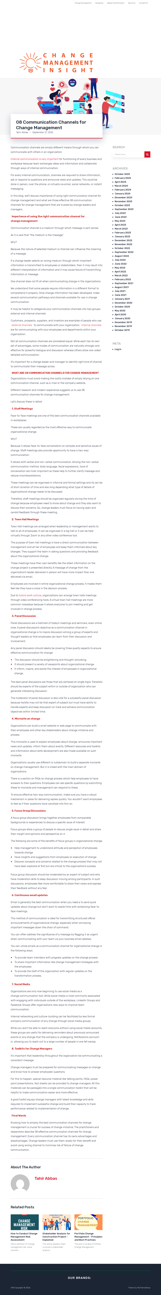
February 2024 (123, 189)
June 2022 (121, 263)
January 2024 (122, 193)
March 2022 (121, 275)
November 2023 (123, 201)
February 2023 (123, 232)
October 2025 (122, 174)
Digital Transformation (115, 3)
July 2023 (120, 213)
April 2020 (120, 314)
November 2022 (123, 244)
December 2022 (123, 240)
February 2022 (123, 279)
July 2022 (120, 260)
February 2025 (123, 178)
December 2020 (123, 302)
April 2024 (120, 182)
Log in (118, 349)
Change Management (83, 3)
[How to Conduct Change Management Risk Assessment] (25, 1222)
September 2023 (124, 209)
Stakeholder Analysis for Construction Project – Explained (56, 1236)
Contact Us (143, 3)
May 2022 (120, 267)
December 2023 (123, 197)
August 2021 (122, 287)
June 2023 (121, 217)
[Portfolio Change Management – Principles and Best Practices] (88, 1222)
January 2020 (122, 318)
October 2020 (122, 306)
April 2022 (120, 271)
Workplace (99, 3)
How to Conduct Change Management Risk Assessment (24, 1236)
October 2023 (122, 205)
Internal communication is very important (35, 159)
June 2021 (120, 295)
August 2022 (122, 256)
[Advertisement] (80, 29)
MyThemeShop (143, 1288)
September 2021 (124, 283)
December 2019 (123, 322)
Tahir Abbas (22, 132)
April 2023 (120, 224)
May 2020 (120, 310)
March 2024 (121, 185)
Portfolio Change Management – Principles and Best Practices (88, 1236)
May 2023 (120, 221)
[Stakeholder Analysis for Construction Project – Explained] (57, 1222)
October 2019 (122, 330)
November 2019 (123, 326)
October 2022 (122, 248)
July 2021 (120, 291)
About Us (131, 3)
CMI (12, 1288)
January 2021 (122, 299)
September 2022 (124, 252)
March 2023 (121, 228)
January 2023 (122, 236)
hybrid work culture (30, 595)
